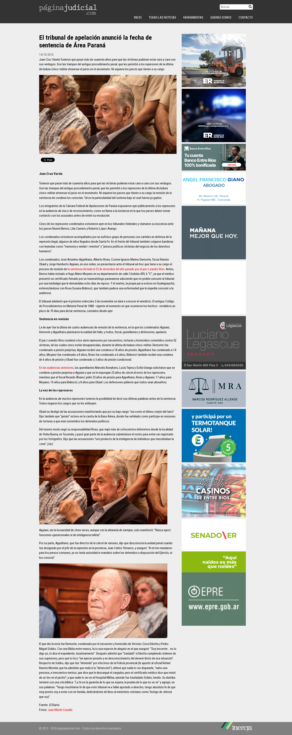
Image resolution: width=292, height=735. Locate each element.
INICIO (138, 17)
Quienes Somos (221, 17)
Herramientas (193, 17)
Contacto (246, 17)
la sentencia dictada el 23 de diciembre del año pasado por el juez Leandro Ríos (116, 269)
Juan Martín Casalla (60, 710)
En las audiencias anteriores (56, 368)
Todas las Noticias (162, 17)
